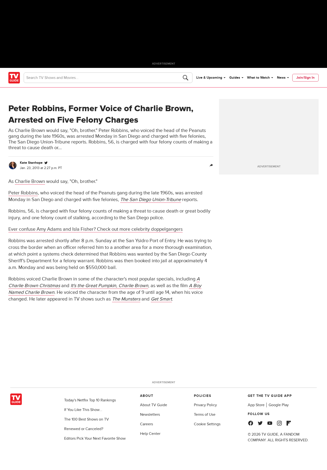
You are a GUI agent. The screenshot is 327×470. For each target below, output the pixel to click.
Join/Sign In (305, 78)
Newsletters (150, 414)
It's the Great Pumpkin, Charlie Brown (109, 286)
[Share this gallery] (211, 165)
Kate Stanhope (31, 163)
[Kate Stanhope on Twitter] (46, 163)
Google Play (279, 405)
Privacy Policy (205, 405)
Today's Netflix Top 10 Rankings (90, 400)
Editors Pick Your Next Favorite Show (95, 438)
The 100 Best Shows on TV (86, 419)
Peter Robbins (23, 193)
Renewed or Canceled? (83, 428)
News (281, 78)
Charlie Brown (30, 181)
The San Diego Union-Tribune (150, 199)
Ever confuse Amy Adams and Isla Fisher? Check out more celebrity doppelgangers (95, 229)
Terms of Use (204, 414)
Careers (146, 424)
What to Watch (258, 78)
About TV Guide (153, 405)
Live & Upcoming (209, 78)
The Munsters (126, 299)
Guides (234, 78)
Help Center (150, 433)
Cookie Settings (207, 424)
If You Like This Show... (83, 409)
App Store (256, 405)
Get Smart (161, 299)
